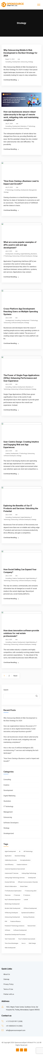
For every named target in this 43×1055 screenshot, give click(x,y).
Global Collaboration (11, 886)
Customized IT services (11, 873)
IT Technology (31, 126)
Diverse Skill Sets (10, 882)
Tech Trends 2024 (10, 939)
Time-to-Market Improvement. (26, 939)
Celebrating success (11, 860)
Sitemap (6, 979)
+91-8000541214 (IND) (14, 1026)
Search (6, 690)
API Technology (28, 851)
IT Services (17, 895)
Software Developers (17, 128)
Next (15, 676)
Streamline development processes (15, 934)
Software (7, 930)
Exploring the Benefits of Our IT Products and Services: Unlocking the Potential (21, 508)
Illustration (23, 126)
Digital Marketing (25, 254)
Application (8, 856)
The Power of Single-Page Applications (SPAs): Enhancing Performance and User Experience (22, 378)
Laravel (26, 899)
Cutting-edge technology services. (15, 877)
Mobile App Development (12, 904)
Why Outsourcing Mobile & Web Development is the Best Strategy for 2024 (20, 53)
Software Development (20, 930)
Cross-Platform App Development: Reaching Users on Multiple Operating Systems (21, 312)
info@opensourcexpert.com (15, 1030)
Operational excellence (27, 912)
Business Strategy (20, 856)
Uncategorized (9, 320)
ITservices (7, 895)
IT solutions (26, 895)
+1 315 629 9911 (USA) (14, 1021)
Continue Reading (10, 80)
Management (33, 190)
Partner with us (9, 994)
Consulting (8, 62)
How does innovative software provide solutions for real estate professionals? (21, 633)
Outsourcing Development (12, 917)
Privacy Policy (9, 984)
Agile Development (10, 851)
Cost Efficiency (9, 864)
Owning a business (28, 917)
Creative (14, 387)
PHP (6, 921)
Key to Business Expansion (12, 899)
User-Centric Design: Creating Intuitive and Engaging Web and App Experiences (21, 445)
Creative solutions (22, 864)
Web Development (10, 947)
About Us (7, 974)
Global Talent (24, 886)
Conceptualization (25, 860)
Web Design (32, 943)
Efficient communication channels (28, 882)
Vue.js (23, 943)
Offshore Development (30, 908)
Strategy (30, 62)
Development (16, 62)
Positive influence (15, 921)
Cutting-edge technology (29, 873)
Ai (19, 851)
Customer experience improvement (15, 869)
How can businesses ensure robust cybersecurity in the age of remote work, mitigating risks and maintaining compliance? (21, 739)
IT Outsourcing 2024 (30, 891)
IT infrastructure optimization (13, 891)
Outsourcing (24, 62)
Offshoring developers (11, 912)
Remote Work (32, 926)
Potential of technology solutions (14, 926)
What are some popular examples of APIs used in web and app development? (20, 245)
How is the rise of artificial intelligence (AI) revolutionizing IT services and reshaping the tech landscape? (21, 750)
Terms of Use (8, 989)
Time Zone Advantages (11, 943)
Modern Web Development (12, 908)
